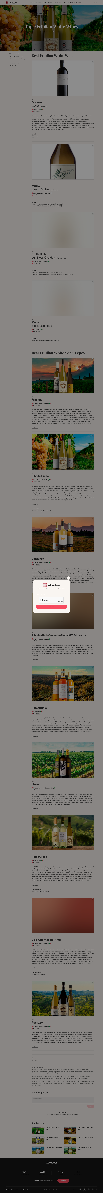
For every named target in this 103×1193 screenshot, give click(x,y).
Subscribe (51, 606)
